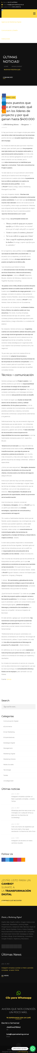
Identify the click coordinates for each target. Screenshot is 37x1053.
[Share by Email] (4, 111)
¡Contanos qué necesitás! (11, 900)
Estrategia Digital (9, 743)
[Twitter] (7, 860)
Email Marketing (9, 732)
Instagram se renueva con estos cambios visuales (21, 842)
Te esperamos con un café (18, 1018)
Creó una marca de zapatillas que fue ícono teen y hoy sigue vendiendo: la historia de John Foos (23, 829)
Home (6, 66)
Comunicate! (8, 77)
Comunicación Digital (10, 721)
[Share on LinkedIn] (4, 103)
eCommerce (7, 726)
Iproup (9, 679)
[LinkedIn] (11, 860)
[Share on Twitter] (4, 99)
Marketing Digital (9, 753)
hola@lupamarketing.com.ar (15, 4)
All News (5, 975)
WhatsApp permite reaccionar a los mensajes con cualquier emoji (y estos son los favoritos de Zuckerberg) (23, 814)
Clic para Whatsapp (18, 997)
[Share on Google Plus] (4, 107)
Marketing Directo (9, 759)
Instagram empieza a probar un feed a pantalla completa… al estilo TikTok (23, 799)
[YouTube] (15, 860)
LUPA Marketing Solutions (11, 124)
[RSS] (23, 860)
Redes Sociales (8, 764)
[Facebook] (3, 860)
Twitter (5, 775)
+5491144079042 (13, 1027)
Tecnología (7, 770)
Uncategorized (8, 781)
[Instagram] (19, 860)
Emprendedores (8, 737)
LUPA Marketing (22, 1052)
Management (17, 66)
